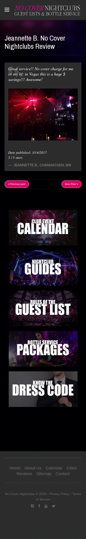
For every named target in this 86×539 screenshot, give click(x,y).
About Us (33, 468)
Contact (62, 473)
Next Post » (71, 184)
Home (14, 468)
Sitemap (43, 473)
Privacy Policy (59, 494)
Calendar (54, 468)
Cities (72, 468)
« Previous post (16, 184)
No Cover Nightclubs (20, 494)
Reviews (24, 473)
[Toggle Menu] (7, 9)
